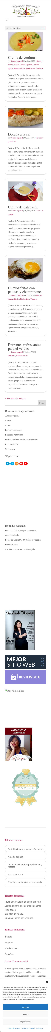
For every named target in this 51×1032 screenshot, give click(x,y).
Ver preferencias (25, 1021)
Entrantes (11, 355)
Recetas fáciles (19, 68)
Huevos (39, 295)
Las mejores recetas (13, 429)
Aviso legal (39, 1028)
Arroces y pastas (12, 415)
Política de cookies (14, 1028)
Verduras (39, 68)
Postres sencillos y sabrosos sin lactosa (21, 439)
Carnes (8, 420)
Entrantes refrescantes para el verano (24, 346)
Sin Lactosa (30, 68)
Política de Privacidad (28, 1028)
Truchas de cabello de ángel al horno (23, 902)
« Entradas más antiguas (15, 398)
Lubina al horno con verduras (19, 918)
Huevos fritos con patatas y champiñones (25, 289)
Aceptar (25, 1006)
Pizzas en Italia (11, 544)
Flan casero (10, 910)
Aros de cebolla (12, 535)
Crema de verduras (22, 57)
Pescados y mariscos (14, 434)
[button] (47, 981)
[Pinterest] (26, 463)
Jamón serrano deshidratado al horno (23, 906)
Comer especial (17, 61)
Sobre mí (9, 942)
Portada (8, 936)
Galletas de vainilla (14, 914)
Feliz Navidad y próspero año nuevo (20, 530)
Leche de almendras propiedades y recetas (23, 539)
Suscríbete (9, 954)
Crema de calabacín (23, 207)
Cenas (16, 64)
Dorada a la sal (19, 134)
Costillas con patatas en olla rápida (20, 549)
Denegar (25, 1014)
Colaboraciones (11, 948)
